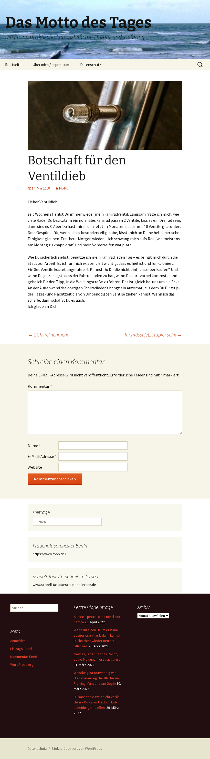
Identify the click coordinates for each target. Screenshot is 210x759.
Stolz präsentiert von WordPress (77, 748)
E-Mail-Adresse (42, 456)
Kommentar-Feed (23, 656)
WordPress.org (22, 664)
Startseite (13, 64)
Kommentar (40, 386)
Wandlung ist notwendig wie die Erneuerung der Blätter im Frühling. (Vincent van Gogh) (96, 678)
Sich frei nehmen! (48, 334)
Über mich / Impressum (51, 64)
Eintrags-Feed (21, 648)
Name (34, 445)
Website (35, 467)
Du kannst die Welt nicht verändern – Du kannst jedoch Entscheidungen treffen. (97, 702)
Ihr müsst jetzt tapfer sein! (153, 334)
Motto (63, 188)
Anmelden (18, 640)
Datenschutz (90, 64)
